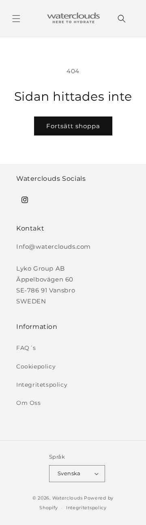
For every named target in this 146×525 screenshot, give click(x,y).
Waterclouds (67, 498)
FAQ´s (26, 347)
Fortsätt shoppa (73, 126)
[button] (16, 19)
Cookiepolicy (36, 366)
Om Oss (28, 402)
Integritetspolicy (41, 384)
